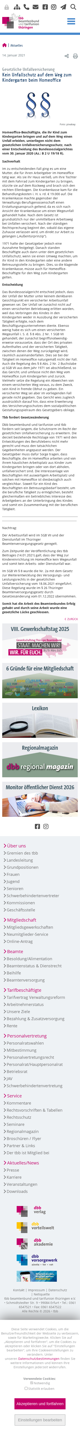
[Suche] (71, 6)
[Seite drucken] (75, 55)
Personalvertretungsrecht (30, 1057)
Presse (13, 1170)
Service (14, 1096)
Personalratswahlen (25, 1043)
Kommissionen (21, 902)
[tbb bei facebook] (43, 6)
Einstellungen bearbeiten (40, 1420)
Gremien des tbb (22, 853)
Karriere (14, 1177)
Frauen (13, 874)
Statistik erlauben (41, 1388)
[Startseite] (4, 45)
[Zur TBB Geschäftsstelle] (24, 6)
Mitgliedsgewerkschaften (30, 927)
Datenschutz (57, 1290)
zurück (72, 619)
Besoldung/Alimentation (29, 958)
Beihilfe (14, 973)
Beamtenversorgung (26, 980)
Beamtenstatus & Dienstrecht (34, 965)
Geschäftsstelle (21, 909)
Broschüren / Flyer (24, 1138)
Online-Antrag (20, 941)
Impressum (36, 1290)
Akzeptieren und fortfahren (40, 1404)
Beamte (15, 951)
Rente (12, 1025)
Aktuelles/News (23, 1163)
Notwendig (42, 1383)
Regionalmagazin (23, 1131)
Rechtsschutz (19, 1117)
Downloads (17, 1191)
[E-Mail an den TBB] (34, 6)
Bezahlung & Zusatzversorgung (35, 1018)
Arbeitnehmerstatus (25, 1004)
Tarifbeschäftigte (24, 990)
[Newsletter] (62, 6)
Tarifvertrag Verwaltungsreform (36, 997)
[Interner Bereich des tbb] (56, 8)
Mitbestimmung (21, 1050)
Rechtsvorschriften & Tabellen (34, 1110)
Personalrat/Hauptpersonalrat (35, 1064)
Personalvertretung (27, 1036)
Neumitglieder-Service (27, 934)
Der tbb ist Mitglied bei (28, 1152)
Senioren (15, 888)
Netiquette (42, 1294)
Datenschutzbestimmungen (39, 1359)
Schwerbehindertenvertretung (34, 1085)
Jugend (13, 881)
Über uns (16, 846)
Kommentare (19, 1103)
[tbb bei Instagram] (52, 6)
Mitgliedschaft (21, 920)
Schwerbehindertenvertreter (33, 895)
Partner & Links (21, 1145)
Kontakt (18, 1290)
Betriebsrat (17, 1071)
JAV (9, 1078)
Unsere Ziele (18, 1011)
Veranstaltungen (22, 1184)
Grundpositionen (22, 867)
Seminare (15, 1124)
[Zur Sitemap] (15, 6)
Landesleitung (20, 860)
